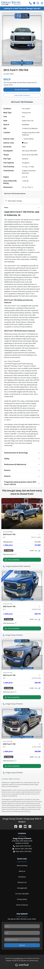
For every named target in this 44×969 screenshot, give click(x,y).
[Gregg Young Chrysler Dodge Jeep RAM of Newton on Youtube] (24, 826)
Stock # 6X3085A (8, 532)
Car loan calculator (22, 894)
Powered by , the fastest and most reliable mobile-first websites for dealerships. (22, 959)
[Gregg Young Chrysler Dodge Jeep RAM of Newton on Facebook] (15, 826)
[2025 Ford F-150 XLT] (22, 723)
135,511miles (36, 537)
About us (22, 871)
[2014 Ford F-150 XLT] (22, 513)
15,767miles (36, 747)
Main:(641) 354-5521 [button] (23, 846)
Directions (22, 877)
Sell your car (22, 882)
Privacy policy (22, 899)
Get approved (22, 888)
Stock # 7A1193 (7, 604)
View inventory (22, 865)
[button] (30, 3)
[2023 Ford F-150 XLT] (22, 585)
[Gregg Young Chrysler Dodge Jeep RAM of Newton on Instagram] (29, 826)
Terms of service (22, 905)
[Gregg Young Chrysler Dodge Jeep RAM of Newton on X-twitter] (19, 826)
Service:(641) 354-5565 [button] (23, 849)
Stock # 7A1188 (7, 741)
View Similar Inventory (22, 95)
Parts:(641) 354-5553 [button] (23, 851)
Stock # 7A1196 (7, 673)
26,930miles (36, 609)
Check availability (13, 560)
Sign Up (22, 945)
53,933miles (36, 678)
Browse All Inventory (22, 90)
